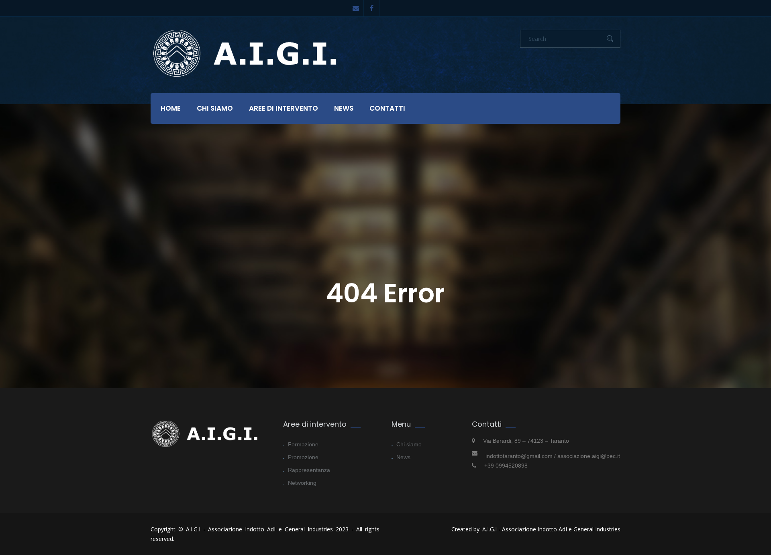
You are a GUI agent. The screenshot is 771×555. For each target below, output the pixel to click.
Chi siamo (215, 108)
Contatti (387, 108)
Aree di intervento (283, 108)
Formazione (303, 444)
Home (171, 108)
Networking (302, 483)
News (343, 108)
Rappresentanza (309, 470)
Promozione (303, 457)
